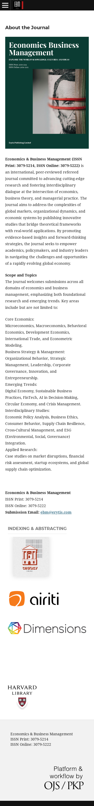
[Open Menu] (5, 5)
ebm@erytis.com (56, 512)
